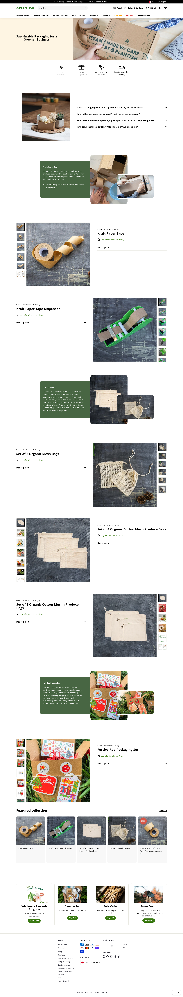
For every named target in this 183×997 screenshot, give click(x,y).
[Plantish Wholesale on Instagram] (104, 956)
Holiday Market (144, 15)
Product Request (79, 15)
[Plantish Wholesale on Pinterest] (115, 956)
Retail (119, 8)
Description (103, 247)
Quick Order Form (136, 8)
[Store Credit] (148, 894)
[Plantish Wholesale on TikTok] (119, 956)
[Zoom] (58, 254)
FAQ (59, 978)
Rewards (106, 15)
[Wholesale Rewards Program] (34, 894)
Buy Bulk (129, 15)
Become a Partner (65, 958)
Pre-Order (118, 15)
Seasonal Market (23, 15)
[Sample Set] (72, 894)
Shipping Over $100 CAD (101, 2)
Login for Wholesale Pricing (29, 852)
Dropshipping (64, 961)
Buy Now (72, 918)
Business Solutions (60, 15)
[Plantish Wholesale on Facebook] (107, 956)
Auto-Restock (63, 981)
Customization (64, 965)
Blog (60, 951)
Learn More (34, 921)
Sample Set (94, 15)
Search (61, 948)
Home (99, 229)
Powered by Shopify (100, 992)
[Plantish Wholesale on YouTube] (111, 956)
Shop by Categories (41, 15)
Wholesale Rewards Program (66, 973)
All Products (63, 945)
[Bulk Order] (110, 894)
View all (163, 810)
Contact (61, 955)
